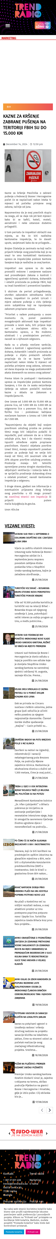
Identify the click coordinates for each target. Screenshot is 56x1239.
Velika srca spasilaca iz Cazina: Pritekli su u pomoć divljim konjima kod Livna (31, 693)
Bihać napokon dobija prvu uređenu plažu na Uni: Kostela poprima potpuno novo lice (31, 891)
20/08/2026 (41, 878)
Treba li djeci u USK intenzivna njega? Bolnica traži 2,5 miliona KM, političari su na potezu (32, 790)
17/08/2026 (41, 1101)
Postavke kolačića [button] (14, 1232)
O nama (34, 1183)
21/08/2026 (41, 777)
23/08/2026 (41, 731)
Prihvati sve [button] (33, 1232)
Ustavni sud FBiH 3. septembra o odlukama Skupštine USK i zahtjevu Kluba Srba (34, 538)
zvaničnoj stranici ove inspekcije (28, 496)
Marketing (35, 1180)
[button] (7, 25)
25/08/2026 (41, 579)
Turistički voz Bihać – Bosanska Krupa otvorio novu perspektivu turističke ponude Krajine (32, 592)
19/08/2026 (41, 1004)
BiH (9, 106)
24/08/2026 (41, 680)
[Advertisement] (28, 71)
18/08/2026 (41, 1055)
